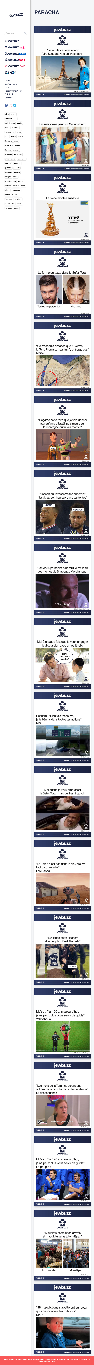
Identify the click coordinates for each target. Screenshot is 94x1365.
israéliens (9, 145)
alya (7, 114)
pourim (17, 172)
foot (7, 136)
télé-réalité (9, 203)
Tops (7, 87)
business (15, 127)
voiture (19, 203)
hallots (20, 136)
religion (8, 176)
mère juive (21, 159)
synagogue (16, 190)
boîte (7, 127)
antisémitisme (11, 118)
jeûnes (17, 145)
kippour (8, 150)
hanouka (8, 141)
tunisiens (17, 199)
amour (13, 114)
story (7, 190)
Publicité (9, 94)
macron (16, 150)
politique (8, 172)
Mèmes (8, 80)
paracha (17, 163)
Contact (8, 97)
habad (13, 136)
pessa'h (17, 167)
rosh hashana (10, 181)
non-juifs (8, 163)
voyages (8, 208)
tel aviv (15, 194)
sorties (8, 185)
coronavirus (9, 132)
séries (7, 194)
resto (15, 176)
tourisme (8, 199)
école (16, 208)
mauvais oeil (10, 159)
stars (23, 185)
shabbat (21, 181)
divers (18, 132)
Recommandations (13, 90)
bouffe (19, 123)
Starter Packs (11, 84)
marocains (18, 154)
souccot (16, 185)
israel (16, 141)
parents (8, 167)
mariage (8, 154)
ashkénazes (10, 123)
